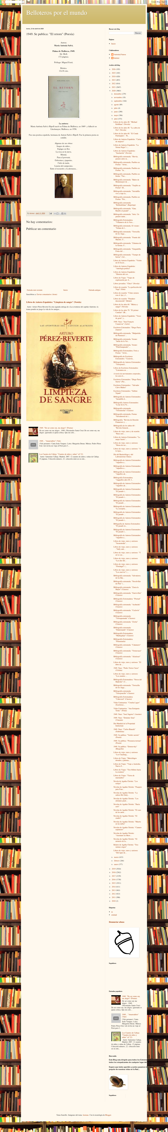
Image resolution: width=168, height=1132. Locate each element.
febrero (117, 860)
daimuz (116, 58)
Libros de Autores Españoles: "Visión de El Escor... (127, 261)
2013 (114, 890)
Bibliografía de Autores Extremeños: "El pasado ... (127, 501)
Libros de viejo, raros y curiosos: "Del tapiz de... (126, 851)
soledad (114, 915)
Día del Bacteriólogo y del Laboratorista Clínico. (123, 455)
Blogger (108, 1115)
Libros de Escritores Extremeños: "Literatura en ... (126, 369)
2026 (114, 69)
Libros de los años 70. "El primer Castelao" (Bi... (126, 311)
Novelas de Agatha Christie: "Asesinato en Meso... (124, 834)
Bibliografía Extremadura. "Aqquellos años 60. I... (123, 478)
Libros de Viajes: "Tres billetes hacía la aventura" (127, 770)
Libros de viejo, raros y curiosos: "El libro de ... (127, 663)
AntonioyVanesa (120, 54)
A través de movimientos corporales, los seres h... (127, 374)
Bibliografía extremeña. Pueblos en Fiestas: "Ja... (127, 169)
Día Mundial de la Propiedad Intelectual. (124, 724)
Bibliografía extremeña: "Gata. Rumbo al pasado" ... (125, 209)
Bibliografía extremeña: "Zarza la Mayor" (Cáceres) (126, 588)
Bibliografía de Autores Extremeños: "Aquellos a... (127, 461)
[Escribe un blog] (57, 213)
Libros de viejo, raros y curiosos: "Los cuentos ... (126, 674)
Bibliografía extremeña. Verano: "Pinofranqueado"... (125, 346)
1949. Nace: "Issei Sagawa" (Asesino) (128, 714)
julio (116, 108)
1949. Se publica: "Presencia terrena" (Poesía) (127, 741)
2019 (114, 868)
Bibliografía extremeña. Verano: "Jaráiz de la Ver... (125, 340)
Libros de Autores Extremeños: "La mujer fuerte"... (127, 438)
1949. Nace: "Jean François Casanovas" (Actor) (124, 322)
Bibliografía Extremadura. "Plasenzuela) (123, 640)
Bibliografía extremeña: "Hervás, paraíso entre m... (126, 157)
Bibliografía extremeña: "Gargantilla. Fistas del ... (127, 250)
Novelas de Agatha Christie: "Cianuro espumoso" (127, 828)
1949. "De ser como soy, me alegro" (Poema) (56, 428)
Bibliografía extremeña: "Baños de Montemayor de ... (126, 180)
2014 (114, 886)
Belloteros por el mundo (56, 12)
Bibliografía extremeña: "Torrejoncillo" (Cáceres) (124, 692)
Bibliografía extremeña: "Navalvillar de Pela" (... (127, 582)
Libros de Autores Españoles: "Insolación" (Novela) (124, 151)
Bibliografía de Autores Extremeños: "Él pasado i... (127, 530)
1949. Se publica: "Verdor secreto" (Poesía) (126, 736)
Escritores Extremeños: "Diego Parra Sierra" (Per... (127, 380)
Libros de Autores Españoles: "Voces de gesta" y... (127, 317)
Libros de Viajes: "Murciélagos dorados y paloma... (125, 759)
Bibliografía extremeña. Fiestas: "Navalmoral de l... (125, 415)
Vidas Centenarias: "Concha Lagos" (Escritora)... (127, 703)
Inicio (65, 290)
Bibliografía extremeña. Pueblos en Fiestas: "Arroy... (127, 163)
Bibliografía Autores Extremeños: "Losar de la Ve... (126, 403)
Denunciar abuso (116, 922)
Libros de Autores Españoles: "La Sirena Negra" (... (126, 146)
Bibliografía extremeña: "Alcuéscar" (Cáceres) (127, 657)
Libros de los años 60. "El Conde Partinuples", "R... (126, 134)
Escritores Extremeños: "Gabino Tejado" (125, 392)
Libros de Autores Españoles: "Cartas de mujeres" (127, 140)
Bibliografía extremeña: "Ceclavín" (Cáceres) (127, 611)
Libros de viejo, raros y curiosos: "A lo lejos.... (127, 449)
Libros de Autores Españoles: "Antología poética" (124, 267)
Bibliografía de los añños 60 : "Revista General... (124, 426)
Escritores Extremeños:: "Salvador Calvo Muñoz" (126, 386)
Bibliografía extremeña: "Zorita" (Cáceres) (126, 623)
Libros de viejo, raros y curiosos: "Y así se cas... (127, 553)
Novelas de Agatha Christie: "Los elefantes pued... (126, 799)
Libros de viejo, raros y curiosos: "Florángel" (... (126, 565)
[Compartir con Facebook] (62, 213)
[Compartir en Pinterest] (65, 213)
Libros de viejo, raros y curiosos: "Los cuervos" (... (126, 571)
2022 (114, 83)
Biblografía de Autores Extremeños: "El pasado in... (127, 524)
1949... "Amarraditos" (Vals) (50, 441)
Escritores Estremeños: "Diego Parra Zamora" (127, 328)
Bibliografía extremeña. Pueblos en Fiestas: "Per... (127, 198)
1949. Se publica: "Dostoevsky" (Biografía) (125, 747)
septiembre (118, 101)
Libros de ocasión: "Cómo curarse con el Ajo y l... (126, 294)
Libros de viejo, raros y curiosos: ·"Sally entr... (126, 548)
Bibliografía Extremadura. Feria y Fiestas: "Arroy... (126, 351)
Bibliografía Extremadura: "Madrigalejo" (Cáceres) (123, 634)
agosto (116, 104)
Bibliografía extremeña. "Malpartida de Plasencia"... (127, 334)
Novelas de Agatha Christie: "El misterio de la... (125, 840)
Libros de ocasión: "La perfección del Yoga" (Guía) (127, 288)
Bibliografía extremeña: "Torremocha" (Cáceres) (123, 409)
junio (116, 111)
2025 (114, 73)
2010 (114, 901)
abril (116, 119)
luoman (85, 1115)
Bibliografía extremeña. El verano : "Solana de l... (127, 226)
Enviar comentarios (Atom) (47, 294)
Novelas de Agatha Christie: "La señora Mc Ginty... (126, 793)
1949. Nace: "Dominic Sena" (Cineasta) (124, 718)
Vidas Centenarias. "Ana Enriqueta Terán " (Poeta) (126, 709)
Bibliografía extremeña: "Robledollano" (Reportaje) (125, 203)
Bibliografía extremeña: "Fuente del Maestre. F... (127, 238)
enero (116, 864)
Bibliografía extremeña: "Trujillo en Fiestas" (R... (127, 186)
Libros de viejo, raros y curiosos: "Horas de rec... (126, 444)
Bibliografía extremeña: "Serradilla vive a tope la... (127, 192)
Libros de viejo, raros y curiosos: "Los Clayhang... (126, 753)
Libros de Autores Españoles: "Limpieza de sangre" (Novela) (53, 302)
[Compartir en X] (60, 213)
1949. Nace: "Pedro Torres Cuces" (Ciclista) (126, 669)
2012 (114, 893)
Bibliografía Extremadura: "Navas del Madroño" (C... (128, 680)
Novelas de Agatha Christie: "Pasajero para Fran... (128, 788)
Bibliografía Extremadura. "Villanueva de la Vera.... (124, 221)
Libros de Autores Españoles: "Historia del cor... (124, 273)
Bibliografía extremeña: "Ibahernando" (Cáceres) (124, 628)
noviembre (118, 97)
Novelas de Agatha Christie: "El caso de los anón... (127, 811)
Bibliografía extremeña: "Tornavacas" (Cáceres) (127, 651)
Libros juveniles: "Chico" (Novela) (127, 283)
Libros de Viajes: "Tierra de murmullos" (124, 776)
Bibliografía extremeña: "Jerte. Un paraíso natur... (126, 215)
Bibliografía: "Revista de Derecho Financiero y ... (126, 421)
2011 (114, 897)
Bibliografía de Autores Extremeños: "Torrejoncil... (127, 363)
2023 (114, 80)
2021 (114, 87)
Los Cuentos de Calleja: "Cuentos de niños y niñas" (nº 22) (61, 454)
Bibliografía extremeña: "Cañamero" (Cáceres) (127, 646)
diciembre (118, 94)
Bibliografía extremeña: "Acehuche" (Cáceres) (127, 605)
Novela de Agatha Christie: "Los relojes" (126, 782)
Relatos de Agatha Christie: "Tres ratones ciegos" (126, 845)
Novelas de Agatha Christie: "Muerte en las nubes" (127, 822)
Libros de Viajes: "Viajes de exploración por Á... (124, 278)
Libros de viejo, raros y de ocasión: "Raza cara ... (127, 432)
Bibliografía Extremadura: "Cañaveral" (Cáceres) (123, 698)
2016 (114, 879)
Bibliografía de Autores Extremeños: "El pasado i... (127, 490)
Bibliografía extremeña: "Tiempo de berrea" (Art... (127, 255)
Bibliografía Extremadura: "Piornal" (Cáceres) (127, 599)
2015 (114, 883)
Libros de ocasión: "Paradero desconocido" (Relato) (124, 299)
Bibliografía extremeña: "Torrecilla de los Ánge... (127, 232)
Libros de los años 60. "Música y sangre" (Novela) (126, 305)
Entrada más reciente (34, 290)
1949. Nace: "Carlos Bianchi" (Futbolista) (124, 730)
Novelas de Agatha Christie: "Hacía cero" (127, 805)
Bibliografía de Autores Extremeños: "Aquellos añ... (127, 473)
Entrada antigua (94, 290)
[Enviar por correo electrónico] (55, 213)
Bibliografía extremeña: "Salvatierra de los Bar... (127, 576)
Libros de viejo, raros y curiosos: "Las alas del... (126, 559)
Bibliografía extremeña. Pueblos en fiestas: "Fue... (127, 175)
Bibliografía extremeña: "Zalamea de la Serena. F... (127, 244)
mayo (116, 115)
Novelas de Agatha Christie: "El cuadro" (125, 817)
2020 (114, 90)
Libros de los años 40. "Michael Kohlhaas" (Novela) (125, 123)
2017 (114, 876)
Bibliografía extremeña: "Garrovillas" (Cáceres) (127, 594)
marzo (116, 857)
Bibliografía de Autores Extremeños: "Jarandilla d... (127, 397)
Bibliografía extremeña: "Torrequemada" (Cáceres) (124, 617)
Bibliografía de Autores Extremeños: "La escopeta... (127, 507)
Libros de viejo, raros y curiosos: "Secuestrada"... (126, 542)
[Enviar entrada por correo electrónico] (50, 213)
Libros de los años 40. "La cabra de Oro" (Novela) (127, 128)
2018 (114, 872)
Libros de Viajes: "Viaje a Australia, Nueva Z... (127, 765)
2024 (114, 76)
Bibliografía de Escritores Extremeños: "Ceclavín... (124, 357)
